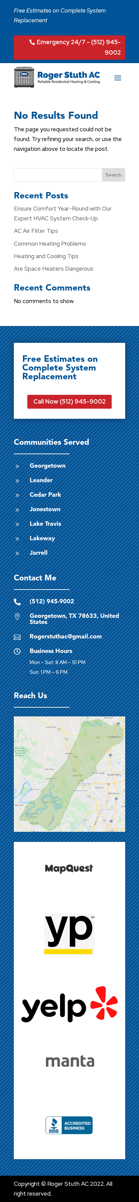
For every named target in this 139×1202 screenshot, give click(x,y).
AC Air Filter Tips (36, 231)
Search (113, 175)
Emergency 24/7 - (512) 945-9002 (79, 47)
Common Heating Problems (50, 243)
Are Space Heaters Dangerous (53, 268)
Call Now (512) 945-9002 (69, 401)
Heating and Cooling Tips (46, 256)
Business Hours (51, 651)
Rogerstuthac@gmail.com (66, 637)
